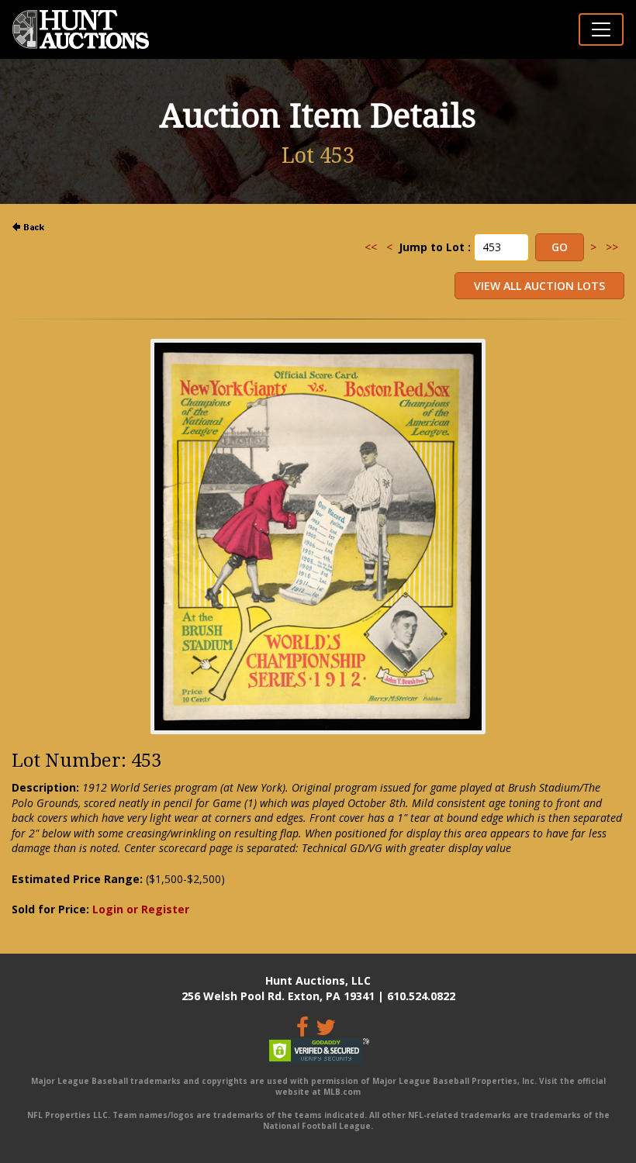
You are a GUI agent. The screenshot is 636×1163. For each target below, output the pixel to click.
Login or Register (140, 909)
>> (612, 247)
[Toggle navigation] (601, 29)
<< (371, 247)
